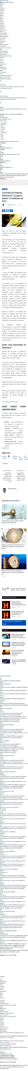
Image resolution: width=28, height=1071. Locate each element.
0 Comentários (9, 207)
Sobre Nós (2, 1002)
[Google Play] (3, 1031)
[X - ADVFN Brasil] (10, 1047)
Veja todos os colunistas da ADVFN (12, 623)
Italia (2, 134)
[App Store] (3, 1029)
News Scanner (3, 34)
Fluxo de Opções (4, 52)
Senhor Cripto (11, 204)
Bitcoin (9, 161)
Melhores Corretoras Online (6, 1013)
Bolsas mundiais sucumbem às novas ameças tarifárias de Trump (19, 603)
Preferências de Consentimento (8, 1016)
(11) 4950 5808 (3, 117)
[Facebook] (18, 1047)
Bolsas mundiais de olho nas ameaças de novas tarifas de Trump (18, 613)
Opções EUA (3, 67)
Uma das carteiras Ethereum (15, 356)
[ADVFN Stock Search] (0, 2)
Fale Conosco (3, 120)
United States (4, 123)
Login (15, 955)
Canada (2, 129)
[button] (7, 1055)
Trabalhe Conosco (4, 1003)
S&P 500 (10, 148)
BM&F (1, 65)
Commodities (3, 69)
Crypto (1, 60)
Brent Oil (10, 167)
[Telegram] (24, 1047)
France (2, 131)
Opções (2, 23)
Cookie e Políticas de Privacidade (8, 1044)
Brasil (2, 126)
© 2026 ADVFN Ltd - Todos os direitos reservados (12, 1040)
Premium (13, 114)
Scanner (2, 13)
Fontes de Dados (4, 1015)
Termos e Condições (9, 1037)
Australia (3, 127)
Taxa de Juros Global (5, 77)
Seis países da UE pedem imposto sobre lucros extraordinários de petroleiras (18, 653)
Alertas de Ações (4, 44)
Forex (1, 59)
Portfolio (2, 10)
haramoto (13, 607)
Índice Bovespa (15, 141)
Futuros (2, 62)
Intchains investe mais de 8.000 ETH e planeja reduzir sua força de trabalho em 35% (13, 572)
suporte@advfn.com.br (5, 119)
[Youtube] (2, 1049)
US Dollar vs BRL (16, 154)
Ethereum (5, 463)
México (2, 136)
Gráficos (2, 21)
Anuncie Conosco (4, 1011)
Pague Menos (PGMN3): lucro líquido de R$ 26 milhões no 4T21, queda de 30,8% (21, 476)
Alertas (2, 43)
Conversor (2, 1026)
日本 (2, 137)
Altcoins (5, 189)
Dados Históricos (4, 51)
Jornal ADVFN (3, 33)
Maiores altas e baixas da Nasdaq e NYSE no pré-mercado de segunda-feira (18, 636)
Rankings (2, 9)
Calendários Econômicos (6, 75)
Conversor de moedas (5, 47)
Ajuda (1, 1006)
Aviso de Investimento (5, 1045)
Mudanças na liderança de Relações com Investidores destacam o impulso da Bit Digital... (13, 546)
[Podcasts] (8, 1049)
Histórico (2, 28)
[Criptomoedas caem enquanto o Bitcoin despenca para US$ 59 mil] (14, 511)
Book (1, 5)
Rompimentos (3, 54)
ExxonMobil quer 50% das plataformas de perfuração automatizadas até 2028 (18, 644)
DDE (1, 49)
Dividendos (2, 26)
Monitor (2, 4)
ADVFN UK (3, 124)
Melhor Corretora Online (6, 56)
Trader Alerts (3, 46)
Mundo (1, 12)
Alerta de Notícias (4, 36)
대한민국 (3, 139)
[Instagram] (3, 1047)
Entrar (1, 114)
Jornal (1, 1021)
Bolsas (1, 70)
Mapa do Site (3, 1008)
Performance (3, 30)
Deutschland (4, 132)
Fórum (1, 7)
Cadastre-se (3, 178)
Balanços (2, 25)
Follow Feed (3, 41)
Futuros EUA (3, 64)
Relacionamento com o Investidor (8, 1005)
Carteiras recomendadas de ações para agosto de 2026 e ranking (19, 661)
